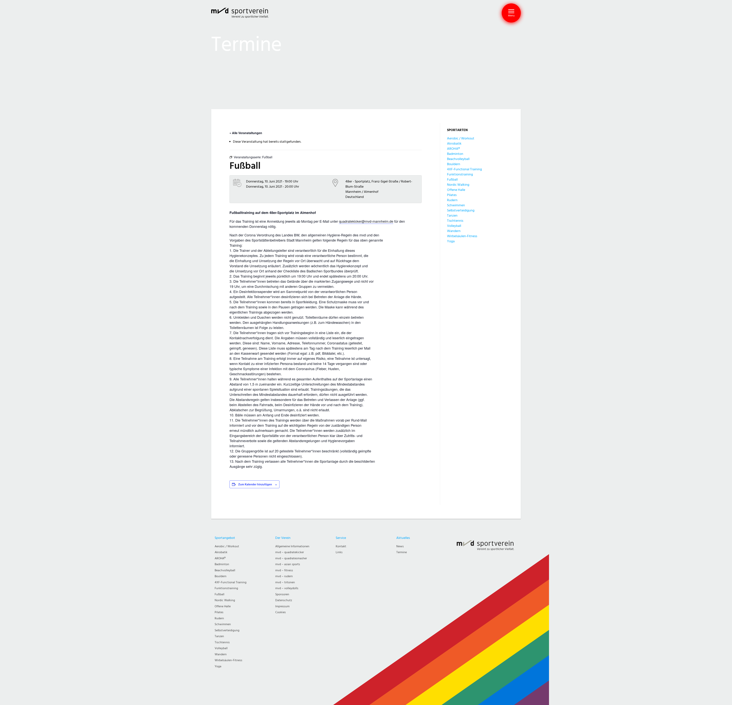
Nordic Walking (458, 184)
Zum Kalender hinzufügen (255, 484)
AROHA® (453, 148)
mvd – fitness (284, 570)
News (400, 546)
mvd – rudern (284, 576)
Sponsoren (282, 594)
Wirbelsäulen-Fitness (462, 236)
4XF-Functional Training (464, 169)
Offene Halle (456, 189)
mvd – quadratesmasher (291, 558)
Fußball (452, 179)
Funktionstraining (460, 174)
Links (339, 552)
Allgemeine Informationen (292, 546)
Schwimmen (456, 205)
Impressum (282, 606)
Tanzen (452, 215)
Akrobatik (454, 143)
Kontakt (341, 546)
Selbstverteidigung (460, 210)
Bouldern (453, 164)
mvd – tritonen (285, 582)
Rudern (452, 200)
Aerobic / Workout (460, 138)
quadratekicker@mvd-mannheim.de (366, 221)
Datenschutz (283, 600)
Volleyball (454, 225)
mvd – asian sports (287, 564)
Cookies (280, 612)
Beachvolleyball (458, 159)
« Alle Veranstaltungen (246, 133)
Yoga (451, 241)
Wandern (454, 231)
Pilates (452, 195)
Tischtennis (455, 220)
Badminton (455, 153)
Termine (401, 552)
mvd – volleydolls (286, 588)
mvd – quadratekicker (289, 552)
